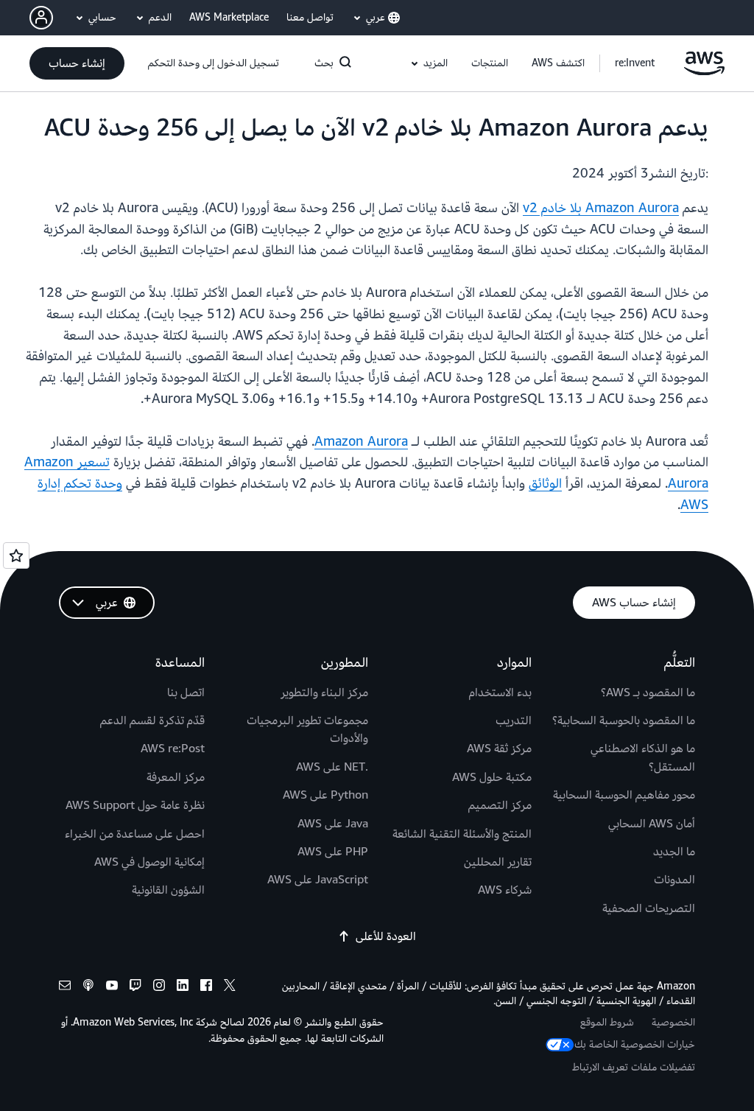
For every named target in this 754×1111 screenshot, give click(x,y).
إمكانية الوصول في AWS (149, 862)
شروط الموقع (607, 1022)
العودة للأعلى (386, 936)
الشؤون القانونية (168, 890)
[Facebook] (206, 987)
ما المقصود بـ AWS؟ (648, 692)
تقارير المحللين (498, 862)
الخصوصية (673, 1022)
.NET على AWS (332, 767)
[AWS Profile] (41, 17)
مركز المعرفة (176, 777)
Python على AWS (325, 795)
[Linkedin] (182, 987)
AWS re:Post (173, 748)
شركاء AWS (505, 890)
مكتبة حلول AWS (492, 777)
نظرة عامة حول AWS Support (135, 805)
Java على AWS (332, 824)
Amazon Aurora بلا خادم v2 (601, 208)
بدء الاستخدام (500, 692)
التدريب (514, 720)
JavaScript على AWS (317, 880)
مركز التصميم (500, 805)
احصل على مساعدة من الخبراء (135, 834)
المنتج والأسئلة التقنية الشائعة (462, 834)
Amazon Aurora (361, 442)
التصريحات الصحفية (648, 908)
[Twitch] (135, 987)
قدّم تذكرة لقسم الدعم (152, 720)
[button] (558, 63)
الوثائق (545, 484)
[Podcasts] (88, 987)
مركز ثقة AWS (499, 748)
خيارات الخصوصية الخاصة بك (634, 1044)
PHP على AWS (332, 852)
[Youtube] (112, 987)
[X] (230, 987)
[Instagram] (159, 987)
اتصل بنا (186, 692)
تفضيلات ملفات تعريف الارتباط (633, 1067)
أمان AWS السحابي (651, 824)
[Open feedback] (16, 555)
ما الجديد (674, 852)
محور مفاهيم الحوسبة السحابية (624, 795)
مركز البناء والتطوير (324, 692)
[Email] (65, 987)
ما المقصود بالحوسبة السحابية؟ (623, 720)
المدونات (674, 880)
